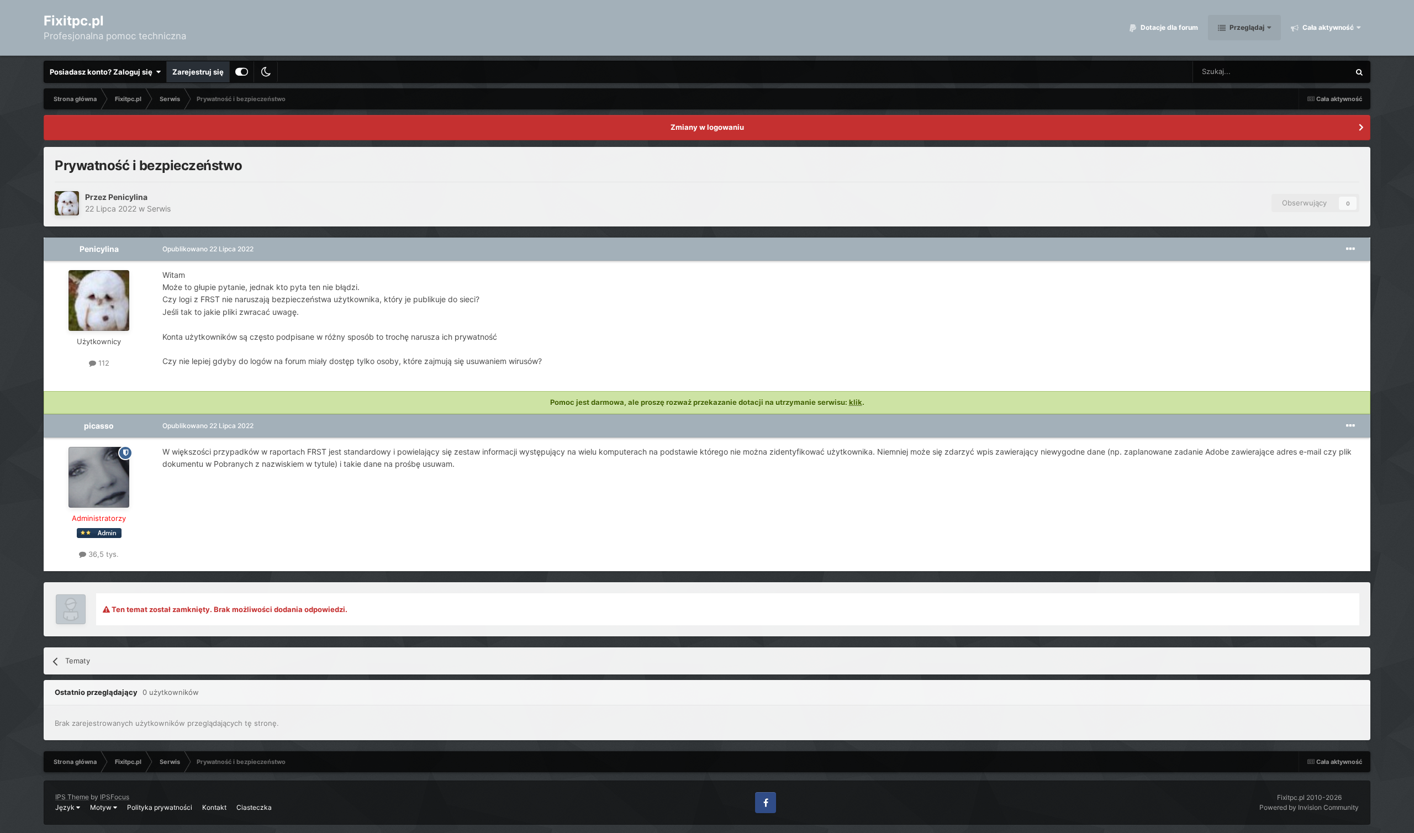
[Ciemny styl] (265, 71)
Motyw (101, 807)
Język (65, 807)
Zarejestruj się (198, 71)
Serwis (159, 208)
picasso (99, 425)
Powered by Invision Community (1309, 807)
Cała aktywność (1327, 27)
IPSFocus (114, 797)
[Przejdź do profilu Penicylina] (67, 203)
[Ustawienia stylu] (242, 71)
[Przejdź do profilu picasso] (98, 477)
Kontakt (214, 807)
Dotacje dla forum (1168, 27)
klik (855, 402)
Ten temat (1318, 71)
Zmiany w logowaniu (707, 127)
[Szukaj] (1359, 71)
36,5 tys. (102, 554)
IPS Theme (72, 797)
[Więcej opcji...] (1350, 249)
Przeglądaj (1246, 27)
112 (102, 362)
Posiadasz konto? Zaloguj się (103, 71)
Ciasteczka (254, 807)
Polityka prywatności (159, 807)
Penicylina (127, 197)
